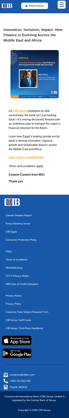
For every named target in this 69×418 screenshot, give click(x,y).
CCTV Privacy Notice (17, 275)
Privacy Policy (13, 303)
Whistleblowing (14, 267)
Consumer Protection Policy (21, 239)
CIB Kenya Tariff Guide (18, 320)
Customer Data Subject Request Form (27, 311)
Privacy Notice (14, 295)
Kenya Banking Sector (18, 223)
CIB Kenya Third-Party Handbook (24, 328)
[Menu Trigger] (62, 5)
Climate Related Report (19, 215)
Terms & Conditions (16, 259)
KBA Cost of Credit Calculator (22, 284)
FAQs (9, 251)
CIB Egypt (11, 231)
